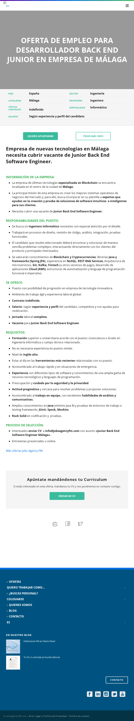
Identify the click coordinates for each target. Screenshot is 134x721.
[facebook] (89, 694)
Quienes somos (20, 605)
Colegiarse (15, 599)
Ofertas (15, 582)
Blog (13, 611)
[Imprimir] (54, 524)
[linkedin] (98, 694)
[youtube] (122, 694)
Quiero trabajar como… (26, 587)
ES (8, 622)
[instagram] (106, 694)
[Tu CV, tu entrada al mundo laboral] (13, 663)
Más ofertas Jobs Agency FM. (24, 451)
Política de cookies (79, 716)
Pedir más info (93, 136)
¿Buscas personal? (23, 593)
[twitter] (114, 694)
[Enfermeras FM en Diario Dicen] (13, 647)
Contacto (16, 616)
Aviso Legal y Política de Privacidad (48, 716)
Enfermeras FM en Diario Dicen (39, 641)
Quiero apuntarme (40, 136)
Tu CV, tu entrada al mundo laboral (42, 657)
